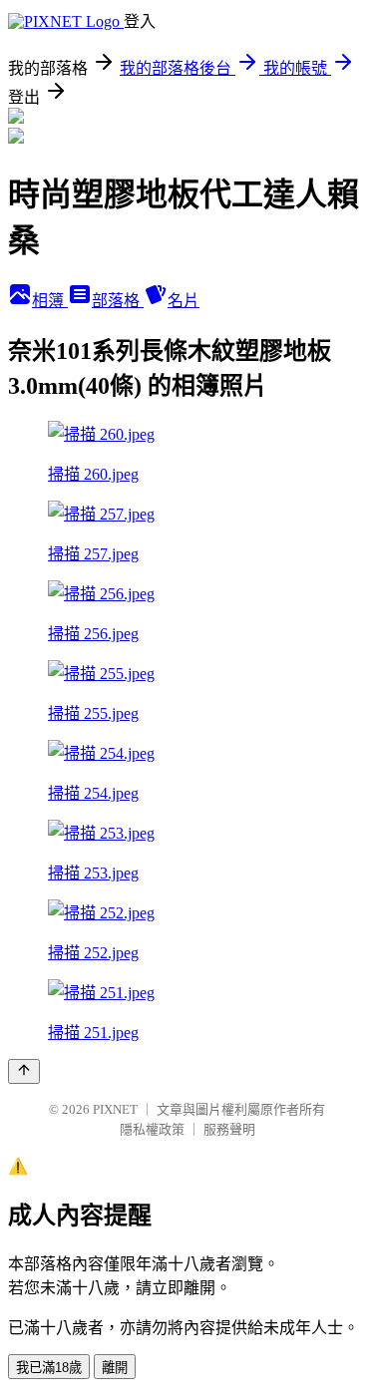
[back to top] (24, 1071)
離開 (115, 1367)
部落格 (118, 300)
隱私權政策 (152, 1129)
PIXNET (115, 1109)
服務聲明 (229, 1129)
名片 (183, 300)
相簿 (50, 300)
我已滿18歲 (49, 1367)
